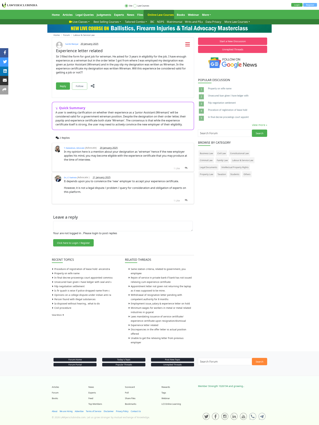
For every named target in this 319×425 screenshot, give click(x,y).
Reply (63, 86)
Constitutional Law (239, 153)
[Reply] (186, 168)
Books (181, 15)
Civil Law (221, 153)
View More (57, 315)
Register (310, 4)
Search (259, 133)
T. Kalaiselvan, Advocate (74, 148)
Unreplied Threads (232, 49)
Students (234, 174)
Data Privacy (213, 22)
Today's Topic (123, 359)
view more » (259, 125)
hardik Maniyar (72, 44)
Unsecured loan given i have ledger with (228, 96)
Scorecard (130, 386)
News (130, 15)
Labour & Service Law (242, 160)
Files (140, 15)
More (205, 15)
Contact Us (136, 411)
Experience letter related (144, 325)
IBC (152, 22)
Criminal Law (206, 160)
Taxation (221, 174)
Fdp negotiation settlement (69, 286)
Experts (119, 15)
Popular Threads (124, 364)
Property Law (206, 174)
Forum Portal (75, 364)
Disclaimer (109, 411)
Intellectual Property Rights (235, 167)
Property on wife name (67, 273)
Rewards (165, 386)
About (54, 411)
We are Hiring (66, 411)
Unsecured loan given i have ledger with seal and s (82, 281)
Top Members (95, 403)
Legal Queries (85, 15)
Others (247, 174)
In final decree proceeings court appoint (228, 117)
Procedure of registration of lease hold (227, 110)
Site (130, 5)
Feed (90, 398)
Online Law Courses (160, 15)
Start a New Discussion (233, 41)
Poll (127, 392)
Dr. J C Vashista (70, 177)
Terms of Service (93, 411)
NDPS (160, 22)
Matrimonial (174, 22)
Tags (163, 392)
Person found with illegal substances (75, 299)
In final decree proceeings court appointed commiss (83, 277)
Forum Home (75, 359)
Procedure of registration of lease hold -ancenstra (82, 269)
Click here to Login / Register (73, 242)
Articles (68, 15)
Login (297, 4)
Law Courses (143, 5)
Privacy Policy (122, 411)
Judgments (104, 15)
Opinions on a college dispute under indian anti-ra (82, 294)
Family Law (222, 160)
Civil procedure (62, 307)
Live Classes (80, 22)
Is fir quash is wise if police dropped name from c (82, 290)
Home (56, 15)
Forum (55, 392)
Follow (79, 86)
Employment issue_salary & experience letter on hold (160, 303)
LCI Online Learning (171, 403)
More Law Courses (236, 22)
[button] (187, 45)
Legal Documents (208, 167)
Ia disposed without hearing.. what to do (77, 303)
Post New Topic (172, 359)
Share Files (130, 398)
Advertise (79, 411)
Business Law (206, 153)
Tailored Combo (135, 22)
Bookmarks (130, 403)
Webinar (193, 15)
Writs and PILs (194, 22)
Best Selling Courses (106, 22)
